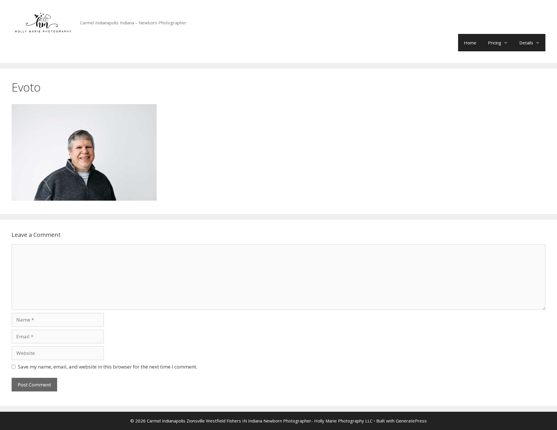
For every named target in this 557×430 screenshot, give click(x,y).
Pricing (494, 43)
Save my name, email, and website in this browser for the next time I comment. (107, 366)
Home (470, 43)
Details (526, 43)
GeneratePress (411, 421)
